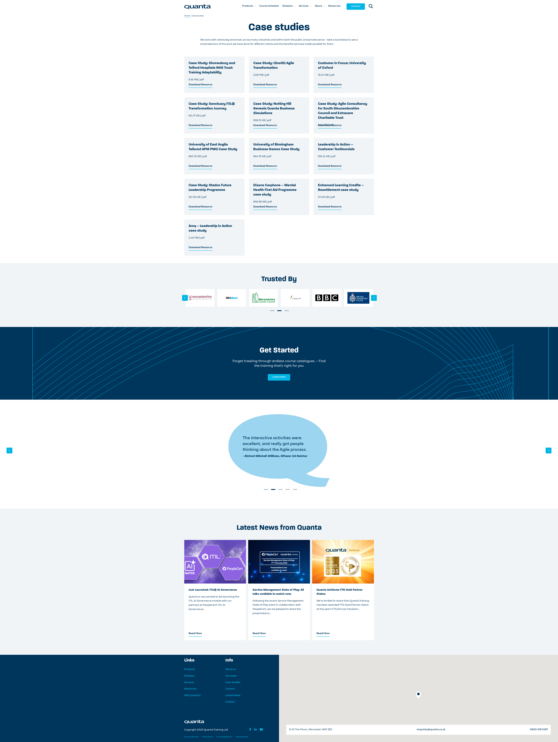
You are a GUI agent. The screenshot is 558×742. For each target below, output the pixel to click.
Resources (190, 688)
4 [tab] (288, 490)
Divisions (189, 676)
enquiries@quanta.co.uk (431, 729)
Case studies (232, 682)
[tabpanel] (200, 298)
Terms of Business (191, 737)
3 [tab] (287, 311)
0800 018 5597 (539, 729)
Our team (231, 676)
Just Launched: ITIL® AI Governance (213, 589)
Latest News (232, 695)
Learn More (279, 377)
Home (187, 16)
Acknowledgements (224, 737)
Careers (230, 688)
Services (189, 682)
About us (230, 669)
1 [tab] (272, 311)
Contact (355, 6)
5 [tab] (295, 490)
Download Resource (200, 84)
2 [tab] (279, 311)
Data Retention (242, 737)
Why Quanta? (192, 695)
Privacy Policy (207, 737)
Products (189, 669)
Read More (195, 633)
